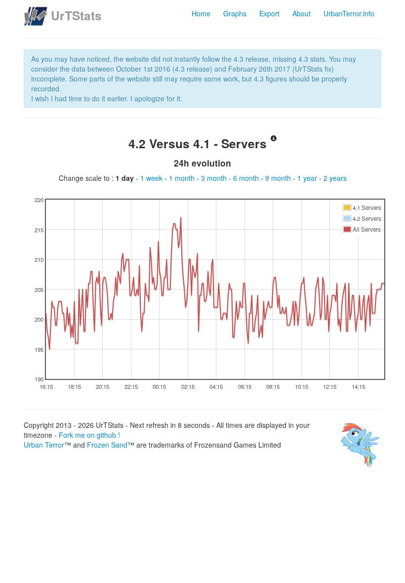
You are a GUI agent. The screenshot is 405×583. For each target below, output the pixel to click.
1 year (308, 178)
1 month (183, 178)
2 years (335, 178)
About (301, 13)
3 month (215, 178)
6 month (247, 178)
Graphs (234, 13)
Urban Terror (44, 445)
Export (269, 13)
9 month (279, 178)
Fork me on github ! (89, 435)
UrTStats (76, 15)
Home (201, 13)
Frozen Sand (107, 445)
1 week (152, 178)
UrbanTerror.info (349, 13)
